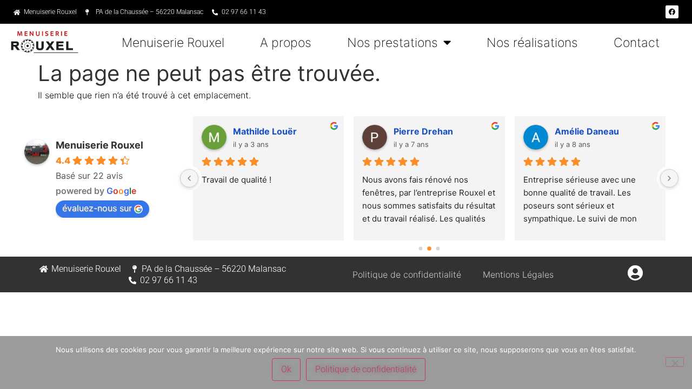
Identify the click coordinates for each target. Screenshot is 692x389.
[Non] (675, 362)
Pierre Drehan (423, 131)
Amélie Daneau (587, 131)
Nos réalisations (532, 42)
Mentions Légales (518, 274)
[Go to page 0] (420, 249)
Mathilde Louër (265, 131)
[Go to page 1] (429, 249)
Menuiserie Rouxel (173, 42)
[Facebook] (672, 11)
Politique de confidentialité (406, 274)
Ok (286, 369)
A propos (285, 42)
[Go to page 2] (438, 249)
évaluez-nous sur (97, 208)
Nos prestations (392, 42)
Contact (637, 42)
